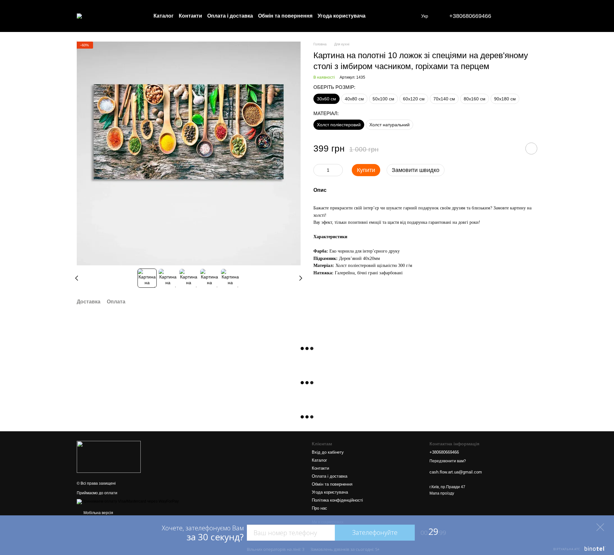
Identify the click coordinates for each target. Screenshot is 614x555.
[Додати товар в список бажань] (531, 149)
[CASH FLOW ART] (109, 456)
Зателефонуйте (375, 532)
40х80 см (354, 98)
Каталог (164, 16)
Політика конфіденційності (337, 500)
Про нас (319, 508)
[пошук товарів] (392, 16)
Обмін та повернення (285, 16)
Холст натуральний (389, 125)
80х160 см (474, 98)
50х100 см (383, 98)
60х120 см (414, 98)
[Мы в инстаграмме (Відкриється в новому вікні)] (412, 16)
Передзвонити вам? (447, 461)
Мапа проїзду (441, 493)
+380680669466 (470, 16)
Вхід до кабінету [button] (328, 452)
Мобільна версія (98, 513)
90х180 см (505, 98)
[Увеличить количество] (338, 170)
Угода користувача (342, 16)
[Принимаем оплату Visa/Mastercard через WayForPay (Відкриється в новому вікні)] (128, 501)
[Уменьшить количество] (318, 170)
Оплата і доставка (230, 16)
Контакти (190, 16)
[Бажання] (515, 16)
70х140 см (444, 98)
